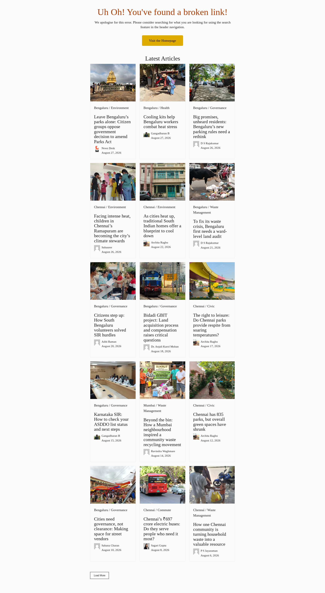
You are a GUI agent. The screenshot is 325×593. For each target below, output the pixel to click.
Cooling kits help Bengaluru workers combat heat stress (161, 121)
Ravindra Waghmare (163, 451)
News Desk (108, 148)
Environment (120, 108)
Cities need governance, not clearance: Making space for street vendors (111, 529)
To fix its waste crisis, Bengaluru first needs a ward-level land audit (210, 229)
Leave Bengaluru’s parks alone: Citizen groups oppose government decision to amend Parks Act (112, 129)
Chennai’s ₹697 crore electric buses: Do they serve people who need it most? (162, 529)
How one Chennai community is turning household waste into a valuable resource (209, 534)
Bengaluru (101, 108)
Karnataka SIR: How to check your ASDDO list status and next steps (111, 422)
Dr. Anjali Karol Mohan (165, 346)
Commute (164, 510)
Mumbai (149, 405)
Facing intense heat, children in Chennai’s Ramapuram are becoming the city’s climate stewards (112, 228)
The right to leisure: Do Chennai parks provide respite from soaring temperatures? (211, 325)
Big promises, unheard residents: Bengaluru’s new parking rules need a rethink (211, 126)
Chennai (99, 207)
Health (164, 108)
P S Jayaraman (209, 550)
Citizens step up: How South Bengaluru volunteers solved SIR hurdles (110, 325)
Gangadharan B (160, 133)
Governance (218, 108)
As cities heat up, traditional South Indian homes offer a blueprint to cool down (162, 226)
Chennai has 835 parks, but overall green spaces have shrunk (209, 422)
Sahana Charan (110, 545)
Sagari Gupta (158, 545)
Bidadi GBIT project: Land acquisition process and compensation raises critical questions (161, 327)
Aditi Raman (109, 341)
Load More (99, 575)
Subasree (107, 247)
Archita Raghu (159, 242)
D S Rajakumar (210, 143)
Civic (211, 306)
